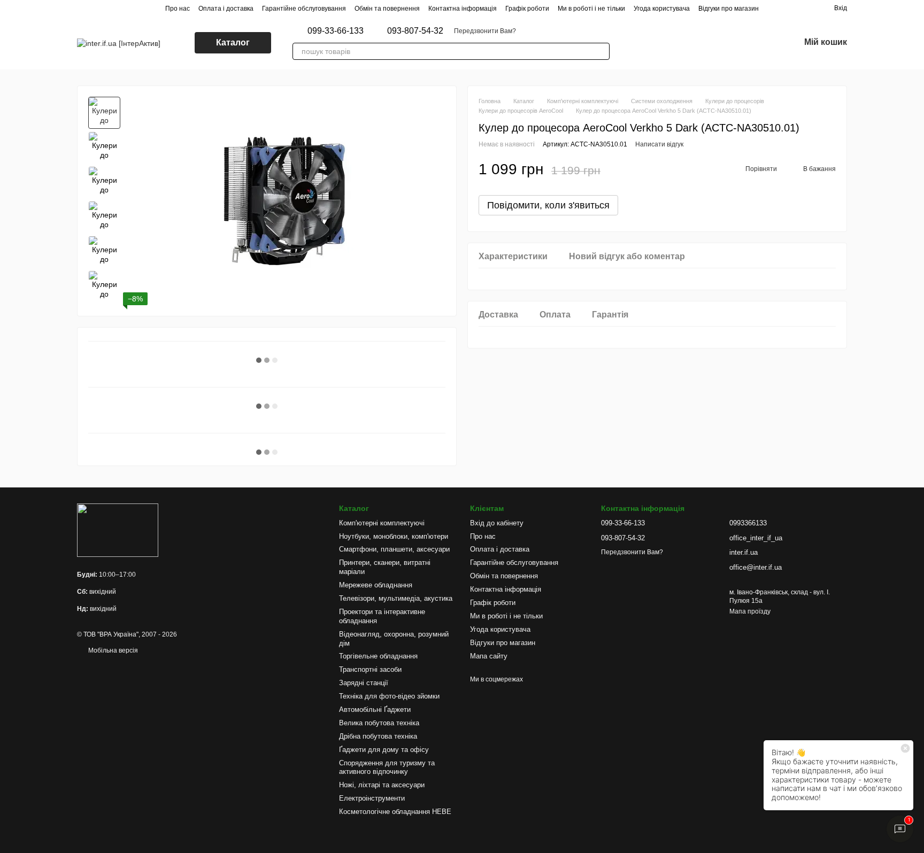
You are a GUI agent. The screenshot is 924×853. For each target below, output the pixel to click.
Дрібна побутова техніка (378, 736)
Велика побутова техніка (379, 723)
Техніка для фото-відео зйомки (389, 696)
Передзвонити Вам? (485, 31)
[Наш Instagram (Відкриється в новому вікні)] (661, 42)
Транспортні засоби (370, 669)
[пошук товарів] (601, 51)
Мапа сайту (488, 656)
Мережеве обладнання (375, 585)
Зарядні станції (363, 683)
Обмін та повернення (387, 8)
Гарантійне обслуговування (304, 8)
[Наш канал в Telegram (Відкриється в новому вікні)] (712, 42)
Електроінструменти (372, 798)
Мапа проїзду (750, 611)
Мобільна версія (112, 650)
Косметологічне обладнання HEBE (395, 812)
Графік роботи (527, 8)
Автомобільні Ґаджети (375, 709)
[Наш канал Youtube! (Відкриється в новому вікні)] (699, 42)
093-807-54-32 (415, 31)
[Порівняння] (735, 42)
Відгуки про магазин (728, 8)
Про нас (177, 8)
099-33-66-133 (335, 31)
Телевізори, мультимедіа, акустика (395, 598)
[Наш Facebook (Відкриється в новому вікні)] (686, 42)
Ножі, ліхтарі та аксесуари (382, 785)
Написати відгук (659, 144)
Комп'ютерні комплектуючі (382, 523)
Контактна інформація (462, 8)
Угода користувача (662, 8)
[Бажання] (763, 42)
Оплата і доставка (225, 8)
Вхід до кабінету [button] (496, 523)
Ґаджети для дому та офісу (384, 750)
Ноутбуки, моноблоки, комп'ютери (393, 536)
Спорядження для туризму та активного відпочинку (387, 767)
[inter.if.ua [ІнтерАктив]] (117, 530)
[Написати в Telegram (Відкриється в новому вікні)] (648, 42)
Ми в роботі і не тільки (591, 8)
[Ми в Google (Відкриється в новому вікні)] (673, 42)
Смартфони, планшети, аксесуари (394, 549)
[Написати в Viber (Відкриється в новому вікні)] (635, 42)
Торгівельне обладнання (378, 656)
